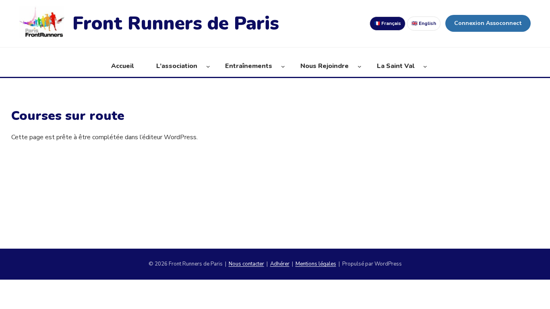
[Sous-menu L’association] (208, 66)
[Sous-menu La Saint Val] (425, 66)
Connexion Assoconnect (488, 23)
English (423, 23)
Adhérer (279, 264)
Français (387, 23)
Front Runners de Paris (175, 23)
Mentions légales (316, 264)
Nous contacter (246, 264)
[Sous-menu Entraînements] (283, 66)
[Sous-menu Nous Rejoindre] (360, 66)
